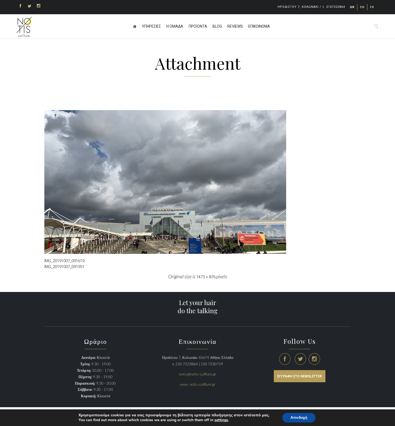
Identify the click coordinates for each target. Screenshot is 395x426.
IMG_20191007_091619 (64, 260)
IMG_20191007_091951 (64, 266)
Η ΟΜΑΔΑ (174, 26)
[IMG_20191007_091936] (197, 182)
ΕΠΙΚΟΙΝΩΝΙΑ (259, 26)
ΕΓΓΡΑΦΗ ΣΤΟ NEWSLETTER (299, 376)
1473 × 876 (206, 277)
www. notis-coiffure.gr (198, 384)
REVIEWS (235, 26)
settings (221, 420)
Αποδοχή (298, 417)
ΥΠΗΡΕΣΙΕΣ (151, 26)
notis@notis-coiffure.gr (197, 374)
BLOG (217, 26)
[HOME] (134, 26)
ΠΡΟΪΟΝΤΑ (198, 26)
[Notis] (24, 26)
